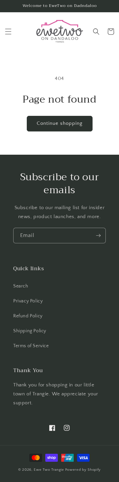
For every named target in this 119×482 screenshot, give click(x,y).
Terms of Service (31, 346)
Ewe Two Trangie (49, 470)
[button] (8, 31)
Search (20, 286)
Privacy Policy (28, 301)
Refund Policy (28, 316)
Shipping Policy (29, 331)
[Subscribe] (98, 235)
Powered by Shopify (83, 470)
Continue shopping (60, 123)
